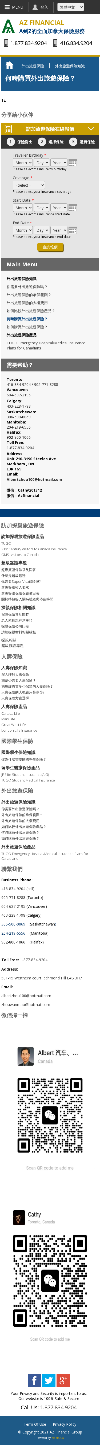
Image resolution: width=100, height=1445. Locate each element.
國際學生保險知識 (18, 752)
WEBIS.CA (57, 1438)
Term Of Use (35, 1424)
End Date (22, 222)
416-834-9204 (13, 888)
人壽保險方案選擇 (15, 698)
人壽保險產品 (14, 706)
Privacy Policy (64, 1424)
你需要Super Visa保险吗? (21, 581)
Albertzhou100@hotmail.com (34, 479)
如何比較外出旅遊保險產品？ (31, 310)
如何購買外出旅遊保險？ (27, 326)
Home (10, 65)
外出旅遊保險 (33, 65)
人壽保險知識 (14, 667)
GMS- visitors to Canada (20, 554)
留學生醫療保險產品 (20, 768)
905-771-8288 (46, 384)
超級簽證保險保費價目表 (20, 593)
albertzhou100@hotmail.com (26, 995)
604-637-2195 (19, 394)
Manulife (8, 719)
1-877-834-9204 (20, 447)
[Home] (8, 26)
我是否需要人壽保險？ (18, 680)
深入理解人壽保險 (15, 674)
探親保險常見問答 (15, 614)
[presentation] (73, 162)
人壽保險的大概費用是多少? (22, 692)
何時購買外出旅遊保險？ (27, 318)
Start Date (23, 200)
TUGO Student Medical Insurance (28, 780)
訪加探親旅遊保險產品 (22, 536)
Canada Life (10, 713)
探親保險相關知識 (18, 607)
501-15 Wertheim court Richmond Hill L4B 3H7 (42, 977)
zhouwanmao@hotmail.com (25, 1004)
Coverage (23, 177)
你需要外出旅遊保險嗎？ (27, 286)
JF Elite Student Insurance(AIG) (25, 774)
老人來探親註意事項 (17, 620)
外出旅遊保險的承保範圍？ (29, 294)
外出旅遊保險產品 (22, 334)
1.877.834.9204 (58, 1407)
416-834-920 (18, 384)
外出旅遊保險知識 (70, 65)
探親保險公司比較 (15, 626)
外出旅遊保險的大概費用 (27, 302)
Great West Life (13, 724)
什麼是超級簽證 (13, 575)
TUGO (6, 543)
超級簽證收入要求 (15, 587)
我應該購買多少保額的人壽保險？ (27, 686)
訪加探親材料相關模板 (18, 632)
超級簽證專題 (14, 563)
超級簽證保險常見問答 (18, 569)
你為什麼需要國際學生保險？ (23, 759)
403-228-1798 (19, 406)
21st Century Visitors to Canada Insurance (34, 549)
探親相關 (8, 640)
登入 (44, 7)
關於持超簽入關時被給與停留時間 (27, 599)
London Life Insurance (19, 730)
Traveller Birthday (29, 155)
